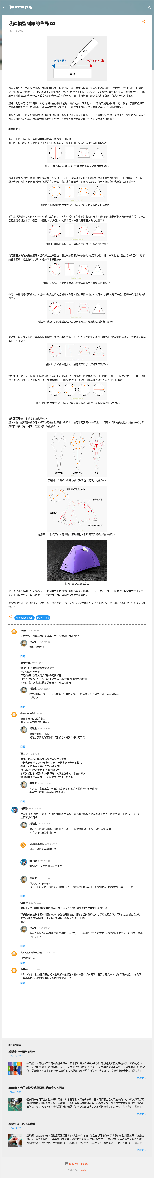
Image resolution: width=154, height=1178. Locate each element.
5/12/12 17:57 (44, 824)
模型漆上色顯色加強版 (21, 1052)
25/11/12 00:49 (32, 754)
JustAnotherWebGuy (31, 952)
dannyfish (25, 663)
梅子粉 (24, 808)
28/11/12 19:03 (44, 783)
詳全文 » (141, 1078)
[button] (144, 22)
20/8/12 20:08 (44, 642)
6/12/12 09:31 (51, 844)
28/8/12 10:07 (42, 713)
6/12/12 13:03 (44, 878)
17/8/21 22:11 (49, 953)
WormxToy (21, 7)
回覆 (22, 656)
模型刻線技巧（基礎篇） (23, 1124)
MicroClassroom (24, 617)
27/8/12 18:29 (38, 663)
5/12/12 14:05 (35, 809)
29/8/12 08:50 (44, 689)
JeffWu (24, 969)
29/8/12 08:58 (44, 728)
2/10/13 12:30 (35, 903)
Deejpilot (83, 1170)
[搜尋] (150, 8)
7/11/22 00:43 (35, 969)
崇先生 (33, 641)
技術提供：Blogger (78, 1163)
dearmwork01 (27, 713)
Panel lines (43, 617)
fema (23, 630)
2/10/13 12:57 (44, 928)
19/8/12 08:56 (33, 631)
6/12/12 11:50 (44, 861)
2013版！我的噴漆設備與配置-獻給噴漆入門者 (36, 1088)
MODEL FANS (36, 843)
